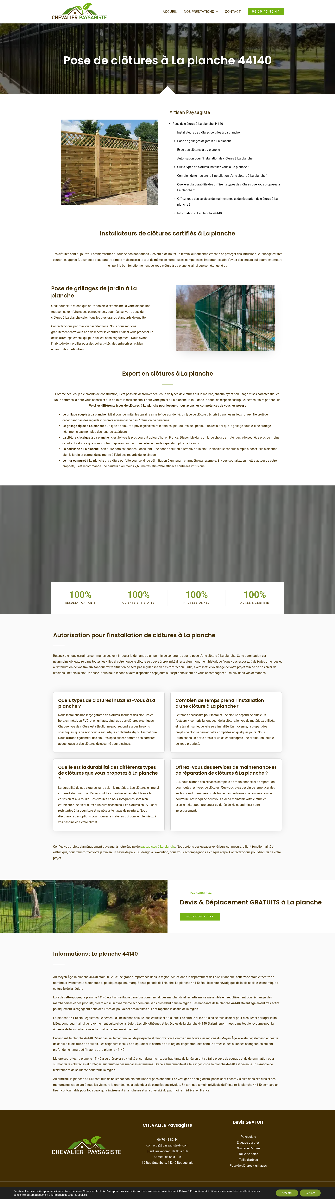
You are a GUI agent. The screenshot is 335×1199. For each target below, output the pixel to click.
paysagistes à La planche (157, 846)
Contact (233, 11)
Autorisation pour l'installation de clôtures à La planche (214, 158)
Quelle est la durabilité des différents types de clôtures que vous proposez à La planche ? (108, 773)
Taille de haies (248, 1154)
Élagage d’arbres (248, 1142)
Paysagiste (248, 1137)
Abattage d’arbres (248, 1148)
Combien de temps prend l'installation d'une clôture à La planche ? (222, 176)
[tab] (108, 701)
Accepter (287, 1193)
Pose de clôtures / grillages (248, 1165)
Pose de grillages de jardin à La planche (204, 141)
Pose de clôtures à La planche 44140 (198, 124)
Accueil (170, 11)
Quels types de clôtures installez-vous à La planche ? (213, 167)
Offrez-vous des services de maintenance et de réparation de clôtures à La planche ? (225, 770)
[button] (266, 11)
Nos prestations (199, 11)
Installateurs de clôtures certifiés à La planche (208, 132)
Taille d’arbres (248, 1160)
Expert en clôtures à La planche (198, 150)
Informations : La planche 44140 (199, 213)
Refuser (310, 1193)
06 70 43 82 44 (167, 1139)
